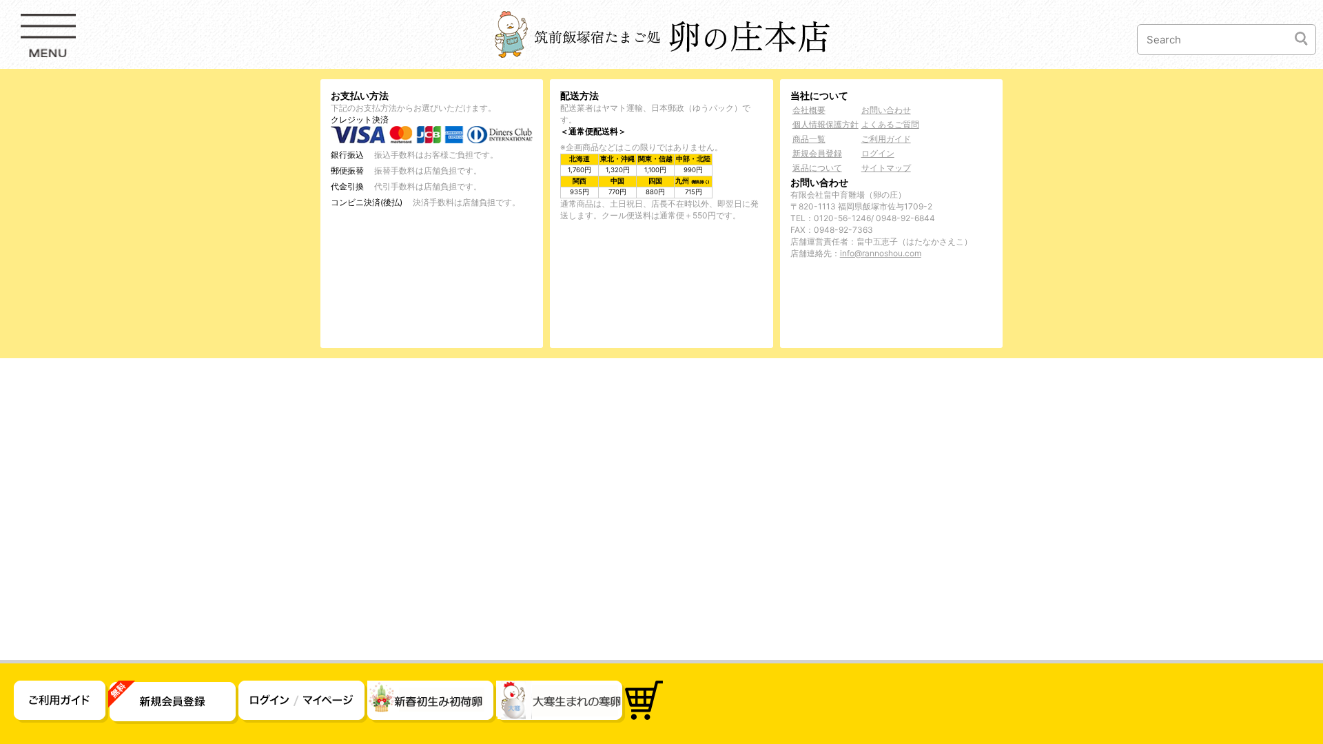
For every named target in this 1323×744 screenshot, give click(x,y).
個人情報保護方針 (825, 124)
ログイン (877, 153)
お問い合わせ (886, 110)
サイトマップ (886, 168)
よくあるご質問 (890, 124)
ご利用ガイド (886, 139)
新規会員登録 (817, 153)
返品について (817, 168)
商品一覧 (808, 139)
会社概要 (808, 110)
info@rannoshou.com (880, 253)
